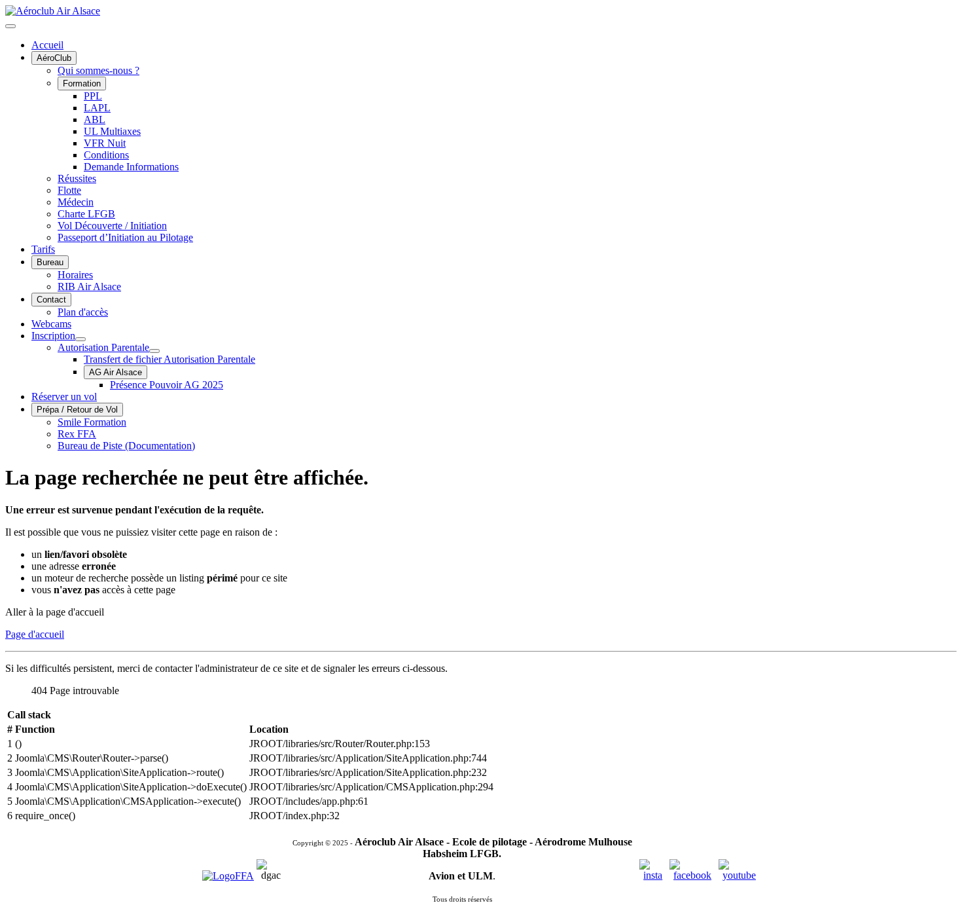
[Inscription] (80, 339)
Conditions (106, 154)
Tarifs (43, 249)
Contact (51, 299)
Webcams (51, 323)
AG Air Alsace (115, 372)
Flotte (69, 190)
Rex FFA (77, 433)
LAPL (97, 107)
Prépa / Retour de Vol (77, 410)
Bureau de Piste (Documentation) (126, 445)
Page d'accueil (34, 634)
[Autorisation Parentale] (154, 351)
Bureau (50, 262)
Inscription (53, 335)
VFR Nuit (105, 143)
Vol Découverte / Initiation (112, 225)
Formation (82, 83)
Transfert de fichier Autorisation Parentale (169, 359)
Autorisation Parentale (103, 347)
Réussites (77, 178)
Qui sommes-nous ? (98, 70)
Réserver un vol (64, 396)
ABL (94, 119)
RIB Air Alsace (89, 286)
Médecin (76, 202)
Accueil (47, 44)
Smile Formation (92, 422)
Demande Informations (131, 166)
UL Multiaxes (112, 131)
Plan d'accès (83, 312)
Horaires (75, 274)
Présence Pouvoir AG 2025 (166, 384)
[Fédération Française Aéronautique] (228, 875)
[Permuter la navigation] (10, 26)
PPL (93, 95)
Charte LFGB (86, 213)
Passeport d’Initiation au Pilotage (125, 237)
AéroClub (54, 58)
